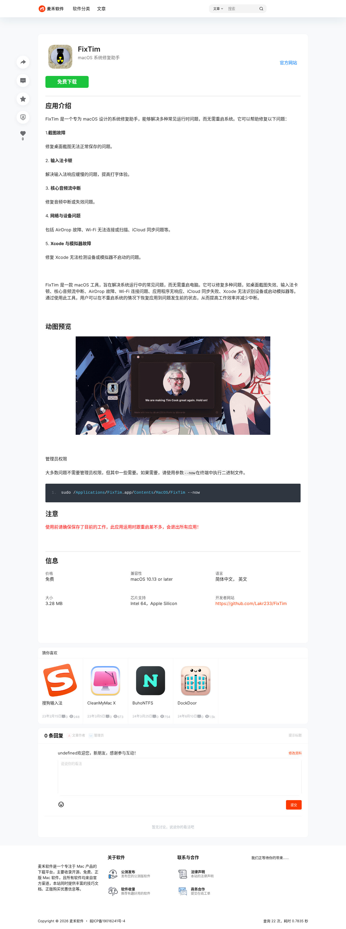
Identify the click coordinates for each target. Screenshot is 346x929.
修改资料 (295, 753)
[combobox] (246, 8)
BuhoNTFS (142, 703)
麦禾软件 (76, 921)
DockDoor (187, 703)
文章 (101, 8)
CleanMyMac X (101, 703)
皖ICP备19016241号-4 (107, 921)
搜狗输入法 (52, 703)
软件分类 (81, 8)
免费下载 (67, 82)
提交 (294, 805)
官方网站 (288, 62)
